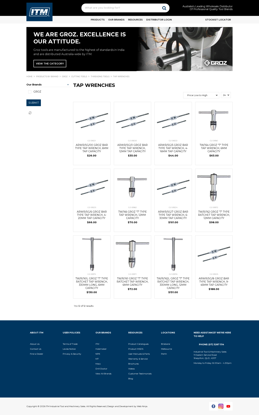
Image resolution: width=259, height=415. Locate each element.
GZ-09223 (92, 207)
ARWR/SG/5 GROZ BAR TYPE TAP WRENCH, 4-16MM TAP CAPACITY (173, 148)
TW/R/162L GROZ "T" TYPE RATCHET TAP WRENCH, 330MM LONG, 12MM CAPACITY (173, 283)
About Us (34, 344)
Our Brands (116, 19)
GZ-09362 (132, 207)
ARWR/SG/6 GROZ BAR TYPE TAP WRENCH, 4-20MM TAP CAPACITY (92, 215)
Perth (164, 353)
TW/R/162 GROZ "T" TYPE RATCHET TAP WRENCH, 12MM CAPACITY (214, 215)
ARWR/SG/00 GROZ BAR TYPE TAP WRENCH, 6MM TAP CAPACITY (91, 148)
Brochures (133, 363)
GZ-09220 (132, 141)
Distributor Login (159, 19)
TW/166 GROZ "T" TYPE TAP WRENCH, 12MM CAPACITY (132, 215)
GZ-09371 (132, 274)
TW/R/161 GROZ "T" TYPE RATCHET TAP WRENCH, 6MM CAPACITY (132, 281)
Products (98, 19)
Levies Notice (69, 349)
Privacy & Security (72, 353)
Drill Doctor (101, 368)
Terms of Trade (70, 344)
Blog (130, 378)
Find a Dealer (36, 353)
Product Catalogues (138, 344)
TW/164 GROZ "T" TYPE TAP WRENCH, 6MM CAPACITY (214, 148)
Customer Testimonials (140, 373)
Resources (135, 19)
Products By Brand (47, 76)
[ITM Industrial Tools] (39, 11)
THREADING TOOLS (100, 76)
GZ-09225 (214, 274)
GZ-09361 (214, 141)
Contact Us (35, 349)
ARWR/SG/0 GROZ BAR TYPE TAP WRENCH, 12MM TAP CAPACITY (132, 148)
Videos (131, 368)
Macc (98, 363)
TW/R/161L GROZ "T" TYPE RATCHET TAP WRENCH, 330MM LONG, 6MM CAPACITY (91, 283)
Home (29, 76)
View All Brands (103, 373)
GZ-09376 (173, 274)
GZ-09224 (173, 207)
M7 (97, 358)
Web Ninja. (142, 406)
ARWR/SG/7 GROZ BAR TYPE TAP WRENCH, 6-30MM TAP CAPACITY (173, 215)
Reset (29, 113)
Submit (34, 102)
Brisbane (165, 344)
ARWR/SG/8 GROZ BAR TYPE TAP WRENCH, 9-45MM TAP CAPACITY (214, 281)
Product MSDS (135, 349)
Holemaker (101, 349)
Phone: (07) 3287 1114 (211, 344)
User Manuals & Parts (139, 353)
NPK (97, 353)
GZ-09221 (92, 141)
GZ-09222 (173, 141)
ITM (97, 344)
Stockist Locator (218, 19)
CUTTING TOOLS (79, 76)
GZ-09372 (214, 207)
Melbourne (166, 349)
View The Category (50, 63)
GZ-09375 (92, 274)
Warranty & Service (138, 358)
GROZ (65, 76)
